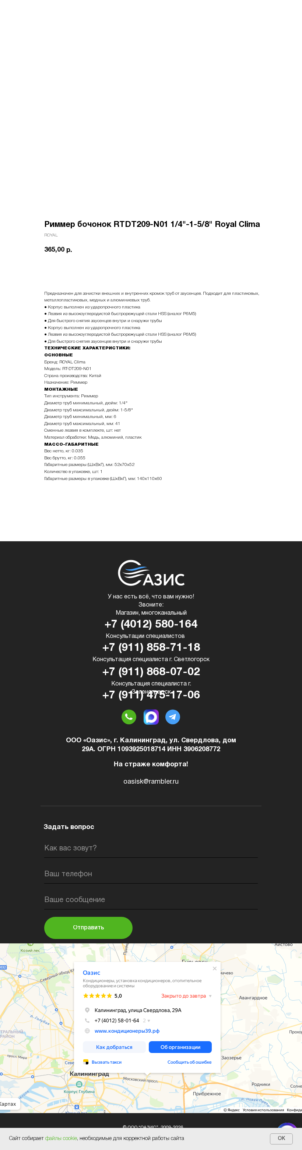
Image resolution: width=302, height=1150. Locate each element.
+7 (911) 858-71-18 (151, 648)
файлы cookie (61, 1138)
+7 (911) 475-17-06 (151, 696)
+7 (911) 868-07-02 (151, 672)
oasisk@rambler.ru (151, 782)
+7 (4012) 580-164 (151, 625)
